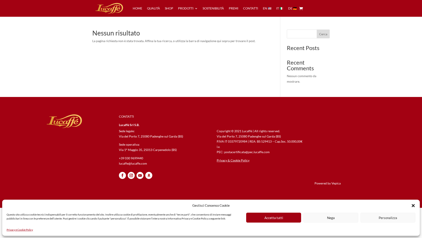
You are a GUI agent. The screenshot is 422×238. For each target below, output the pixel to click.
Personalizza (388, 218)
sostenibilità (213, 8)
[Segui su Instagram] (131, 175)
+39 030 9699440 (131, 158)
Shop (169, 8)
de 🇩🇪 (292, 8)
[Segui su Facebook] (122, 175)
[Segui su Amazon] (148, 175)
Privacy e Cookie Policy (20, 229)
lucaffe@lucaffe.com (133, 163)
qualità (153, 8)
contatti (250, 8)
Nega (331, 218)
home (137, 8)
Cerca (323, 34)
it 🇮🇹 (279, 8)
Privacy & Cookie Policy (233, 160)
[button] (413, 205)
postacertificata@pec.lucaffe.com (247, 152)
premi (233, 8)
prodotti (185, 8)
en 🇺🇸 (267, 8)
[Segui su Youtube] (140, 175)
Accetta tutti (273, 218)
